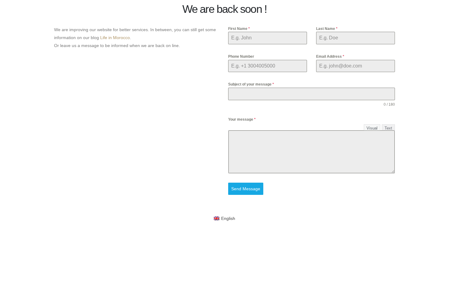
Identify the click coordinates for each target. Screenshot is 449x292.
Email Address (330, 56)
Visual (372, 128)
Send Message (245, 188)
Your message (242, 119)
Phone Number (241, 56)
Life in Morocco (115, 37)
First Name (239, 29)
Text (388, 128)
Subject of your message (251, 84)
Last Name (327, 29)
